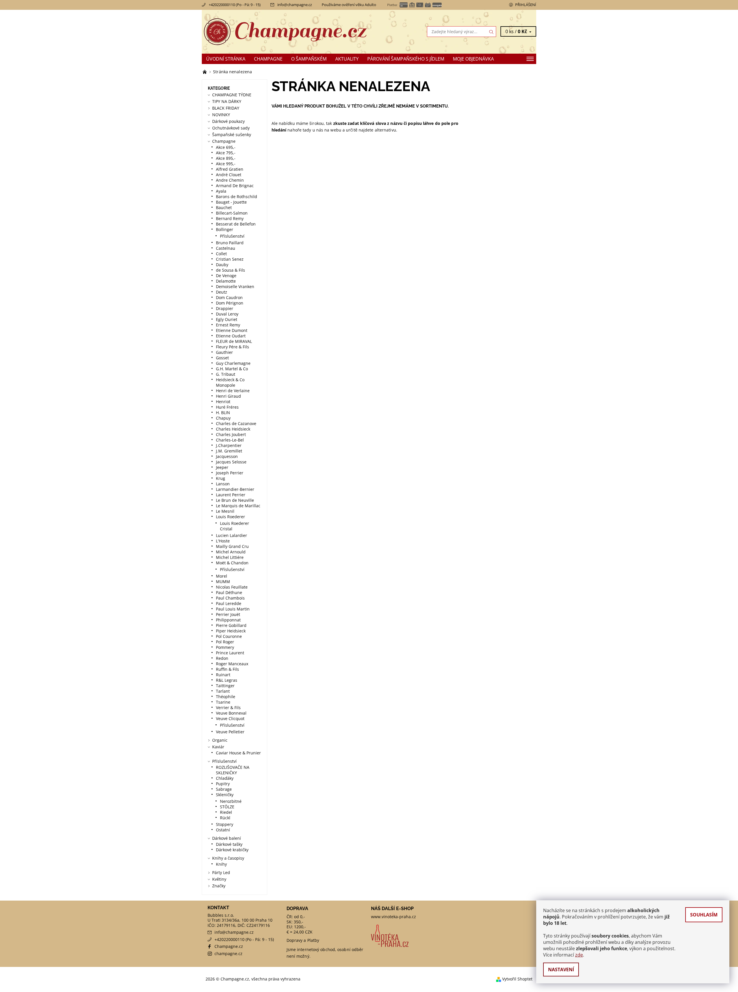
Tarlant (223, 691)
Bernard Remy (230, 218)
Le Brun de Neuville (235, 500)
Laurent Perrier (230, 494)
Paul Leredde (228, 603)
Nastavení (561, 969)
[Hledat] (491, 31)
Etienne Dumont (231, 330)
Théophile (225, 696)
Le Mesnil (225, 511)
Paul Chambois (230, 598)
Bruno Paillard (230, 242)
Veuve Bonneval (231, 713)
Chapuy (223, 418)
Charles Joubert (231, 434)
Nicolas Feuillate (232, 587)
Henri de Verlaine (233, 390)
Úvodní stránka (225, 59)
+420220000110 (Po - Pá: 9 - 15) (235, 4)
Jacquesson (227, 456)
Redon (222, 658)
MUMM (223, 581)
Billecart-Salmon (232, 213)
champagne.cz (228, 953)
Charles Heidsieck (233, 429)
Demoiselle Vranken (235, 286)
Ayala (221, 191)
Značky (218, 885)
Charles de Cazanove (236, 423)
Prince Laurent (230, 652)
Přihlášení (525, 4)
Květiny (219, 879)
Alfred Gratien (229, 169)
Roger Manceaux (232, 663)
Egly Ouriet (226, 319)
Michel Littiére (230, 557)
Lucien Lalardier (231, 535)
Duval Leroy (227, 314)
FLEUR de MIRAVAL (234, 341)
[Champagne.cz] (285, 31)
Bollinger (224, 229)
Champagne (268, 59)
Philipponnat (228, 620)
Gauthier (224, 352)
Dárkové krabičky (232, 849)
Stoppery (224, 824)
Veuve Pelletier (230, 731)
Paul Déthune (229, 592)
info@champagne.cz (294, 4)
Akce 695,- (226, 147)
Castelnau (225, 248)
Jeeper (222, 467)
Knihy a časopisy (228, 858)
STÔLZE (227, 806)
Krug (220, 478)
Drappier (224, 308)
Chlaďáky (225, 778)
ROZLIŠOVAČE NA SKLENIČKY (232, 769)
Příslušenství (232, 236)
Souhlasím (704, 915)
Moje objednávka (473, 59)
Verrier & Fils (228, 707)
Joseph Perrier (229, 473)
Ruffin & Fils (227, 669)
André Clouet (228, 174)
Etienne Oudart (231, 336)
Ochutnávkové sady (231, 128)
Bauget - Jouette (231, 202)
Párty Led (221, 872)
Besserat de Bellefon (236, 224)
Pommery (225, 647)
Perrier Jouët (228, 614)
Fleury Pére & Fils (232, 347)
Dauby (222, 264)
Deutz (221, 292)
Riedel (226, 812)
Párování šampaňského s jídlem (405, 59)
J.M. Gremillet (229, 451)
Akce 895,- (226, 158)
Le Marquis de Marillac (238, 505)
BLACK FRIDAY (225, 108)
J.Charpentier (229, 445)
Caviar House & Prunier (238, 753)
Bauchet (224, 207)
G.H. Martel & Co (232, 368)
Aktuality (347, 59)
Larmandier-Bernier (235, 489)
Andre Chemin (230, 180)
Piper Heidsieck (231, 631)
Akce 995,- (226, 163)
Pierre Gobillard (231, 625)
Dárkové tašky (229, 844)
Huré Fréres (227, 407)
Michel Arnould (231, 552)
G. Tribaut (225, 374)
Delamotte (226, 281)
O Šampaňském (309, 59)
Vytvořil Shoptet (517, 979)
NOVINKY (221, 114)
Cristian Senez (230, 259)
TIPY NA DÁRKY (226, 101)
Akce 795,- (226, 152)
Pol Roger (225, 642)
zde (579, 955)
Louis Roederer (230, 516)
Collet (221, 253)
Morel (221, 576)
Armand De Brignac (235, 185)
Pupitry (223, 783)
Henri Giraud (228, 396)
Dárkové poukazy (228, 121)
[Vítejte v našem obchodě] (205, 71)
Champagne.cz (228, 946)
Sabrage (224, 789)
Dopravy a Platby (303, 940)
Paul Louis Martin (233, 609)
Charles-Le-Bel (230, 440)
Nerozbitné (231, 801)
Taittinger (225, 685)
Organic (219, 740)
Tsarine (223, 702)
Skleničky (225, 794)
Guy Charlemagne (233, 363)
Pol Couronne (229, 636)
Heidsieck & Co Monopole (230, 382)
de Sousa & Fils (230, 270)
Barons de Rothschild (236, 196)
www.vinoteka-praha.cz (393, 916)
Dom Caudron (229, 297)
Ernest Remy (228, 325)
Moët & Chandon (232, 562)
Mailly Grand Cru (232, 546)
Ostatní (223, 830)
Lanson (223, 483)
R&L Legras (226, 680)
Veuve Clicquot (230, 718)
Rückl (225, 817)
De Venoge (226, 275)
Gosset (222, 357)
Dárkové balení (226, 838)
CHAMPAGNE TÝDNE (231, 94)
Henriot (223, 401)
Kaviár (218, 746)
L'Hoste (223, 541)
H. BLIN (223, 412)
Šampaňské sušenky (231, 134)
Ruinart (223, 674)
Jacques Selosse (231, 462)
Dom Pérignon (229, 303)
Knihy (221, 864)
